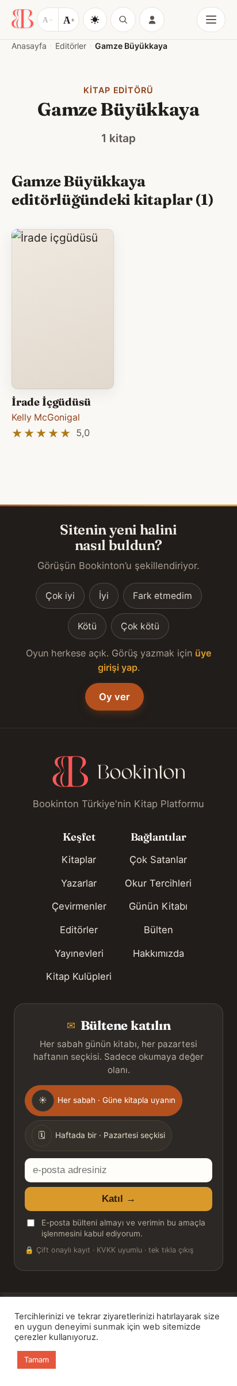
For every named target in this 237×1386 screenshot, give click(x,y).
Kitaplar (79, 859)
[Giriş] (152, 19)
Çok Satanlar (158, 859)
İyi (104, 595)
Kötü (87, 626)
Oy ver (114, 696)
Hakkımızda (158, 953)
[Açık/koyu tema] (95, 19)
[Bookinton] (22, 19)
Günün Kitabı (158, 906)
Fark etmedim (162, 595)
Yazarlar (79, 883)
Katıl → (119, 1198)
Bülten (158, 930)
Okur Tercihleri (158, 883)
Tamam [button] (36, 1359)
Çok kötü (140, 626)
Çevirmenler (79, 906)
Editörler (70, 46)
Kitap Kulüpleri (79, 976)
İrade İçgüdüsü (51, 401)
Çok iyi (60, 595)
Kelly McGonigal (46, 417)
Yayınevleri (79, 953)
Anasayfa (29, 46)
